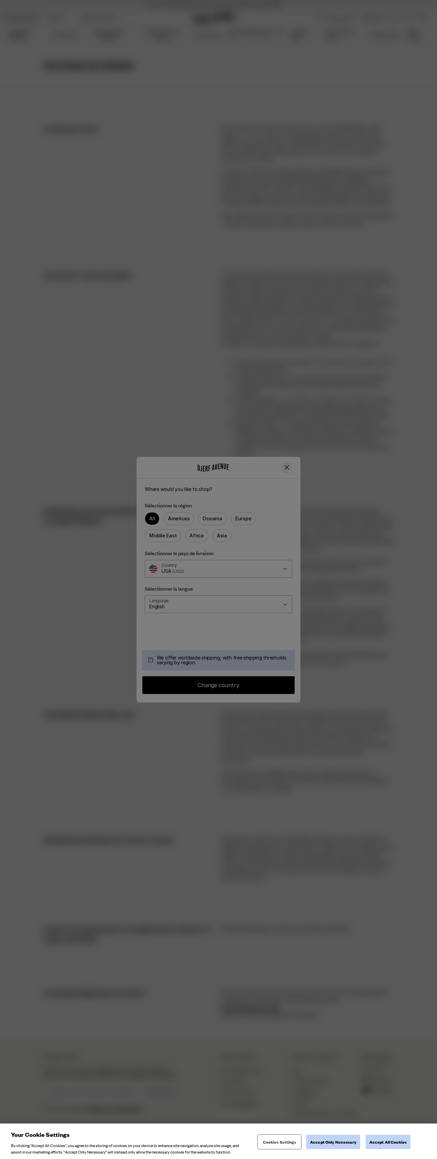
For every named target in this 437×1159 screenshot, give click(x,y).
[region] (218, 1141)
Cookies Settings (279, 1142)
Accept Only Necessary (333, 1142)
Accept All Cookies (388, 1142)
